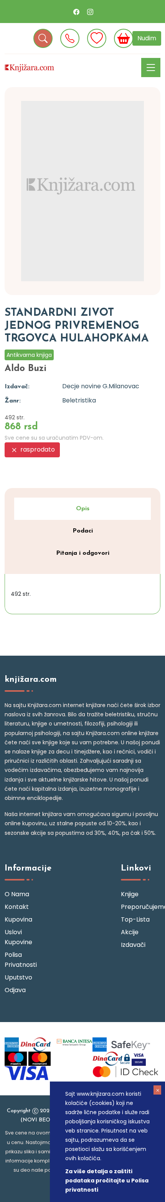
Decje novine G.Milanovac (100, 386)
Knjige (130, 894)
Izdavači (133, 944)
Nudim (146, 38)
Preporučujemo (140, 906)
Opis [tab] (82, 509)
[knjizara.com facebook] (76, 11)
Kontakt (17, 906)
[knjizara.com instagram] (90, 11)
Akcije (130, 932)
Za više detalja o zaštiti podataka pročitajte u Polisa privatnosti (106, 1180)
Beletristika (79, 400)
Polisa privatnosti (21, 959)
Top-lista (135, 919)
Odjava (15, 990)
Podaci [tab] (83, 531)
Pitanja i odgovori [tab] (82, 553)
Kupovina (18, 919)
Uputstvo (18, 977)
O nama (17, 894)
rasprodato (37, 449)
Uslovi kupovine (18, 937)
